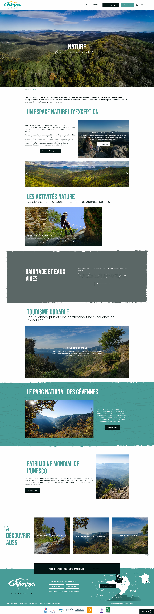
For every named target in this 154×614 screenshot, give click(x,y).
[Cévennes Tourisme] (12, 4)
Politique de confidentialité (28, 603)
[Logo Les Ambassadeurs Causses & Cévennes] (101, 610)
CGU (58, 603)
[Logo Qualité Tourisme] (53, 610)
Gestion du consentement (47, 603)
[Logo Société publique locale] (75, 610)
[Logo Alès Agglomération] (61, 610)
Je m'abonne (98, 569)
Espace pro (129, 603)
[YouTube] (29, 594)
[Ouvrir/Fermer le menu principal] (148, 5)
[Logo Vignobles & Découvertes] (108, 610)
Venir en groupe (117, 603)
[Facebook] (23, 594)
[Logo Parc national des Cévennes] (92, 610)
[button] (137, 5)
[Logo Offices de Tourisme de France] (45, 610)
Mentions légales (12, 603)
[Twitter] (27, 594)
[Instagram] (25, 594)
